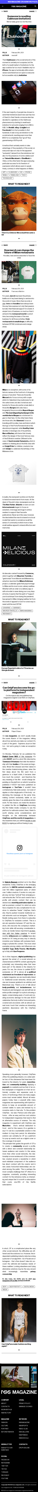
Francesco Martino (18, 291)
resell (5, 175)
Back (5, 11)
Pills (4, 52)
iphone (27, 172)
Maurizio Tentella (10, 611)
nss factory (6, 1413)
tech (24, 175)
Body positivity (15, 1287)
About (3, 1403)
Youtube (4, 1478)
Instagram (5, 1463)
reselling (15, 175)
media (5, 1290)
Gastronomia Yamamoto (18, 441)
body (4, 1287)
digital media (29, 1287)
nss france (23, 1435)
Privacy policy (24, 1403)
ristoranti (7, 614)
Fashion (4, 1422)
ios (21, 172)
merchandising (26, 611)
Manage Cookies (25, 1406)
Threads (4, 1472)
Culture (4, 1425)
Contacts (5, 1406)
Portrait (5, 1429)
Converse (6, 608)
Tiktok (4, 1469)
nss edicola (23, 1438)
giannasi (16, 608)
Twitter (4, 1466)
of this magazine (17, 756)
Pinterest (5, 1475)
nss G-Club (23, 1429)
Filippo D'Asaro (16, 731)
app (4, 172)
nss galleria (24, 1432)
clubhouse (13, 172)
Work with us (6, 1409)
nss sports (23, 1425)
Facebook (5, 1460)
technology (7, 178)
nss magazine (24, 1422)
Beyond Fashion (7, 1432)
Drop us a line (24, 1448)
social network (25, 60)
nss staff (14, 55)
